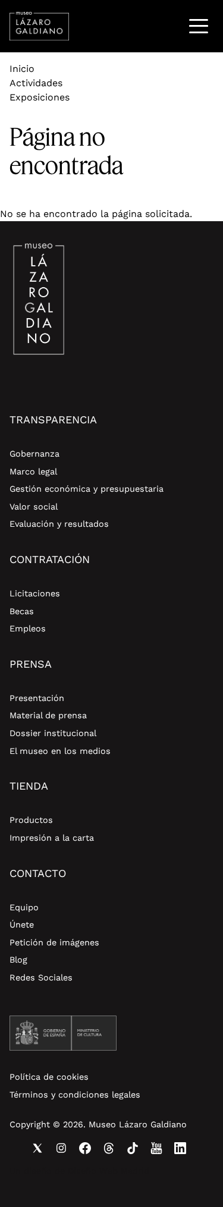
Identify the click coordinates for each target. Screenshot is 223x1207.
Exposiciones (40, 97)
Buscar (168, 26)
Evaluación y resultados (59, 524)
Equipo (24, 907)
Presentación (37, 698)
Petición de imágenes (54, 942)
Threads (109, 1148)
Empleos (28, 628)
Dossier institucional (53, 733)
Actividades (36, 83)
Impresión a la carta (52, 838)
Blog (18, 959)
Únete (22, 924)
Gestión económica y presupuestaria (87, 489)
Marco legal (33, 471)
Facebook (85, 1148)
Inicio (22, 68)
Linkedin (180, 1148)
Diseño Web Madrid (108, 1170)
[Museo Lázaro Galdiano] (39, 26)
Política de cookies (49, 1077)
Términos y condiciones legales (75, 1094)
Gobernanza (34, 453)
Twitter (37, 1148)
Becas (22, 611)
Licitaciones (35, 593)
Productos (31, 820)
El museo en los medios (60, 751)
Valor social (34, 506)
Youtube (156, 1148)
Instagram (61, 1148)
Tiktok (133, 1148)
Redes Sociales (41, 977)
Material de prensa (48, 715)
